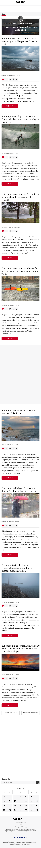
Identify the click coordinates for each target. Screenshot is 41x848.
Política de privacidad (31, 842)
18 (20, 806)
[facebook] (15, 827)
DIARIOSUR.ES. (20, 819)
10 (15, 801)
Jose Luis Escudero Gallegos (20, 23)
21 (37, 806)
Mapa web (17, 844)
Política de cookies (26, 844)
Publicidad (11, 844)
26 (26, 810)
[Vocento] (20, 837)
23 (10, 810)
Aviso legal (11, 842)
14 (37, 801)
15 (4, 806)
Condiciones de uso (20, 842)
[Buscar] (37, 782)
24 (15, 810)
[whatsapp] (26, 827)
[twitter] (18, 827)
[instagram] (22, 827)
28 (37, 810)
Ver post (9, 106)
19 (26, 806)
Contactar (5, 842)
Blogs (4, 14)
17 (15, 806)
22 (4, 810)
